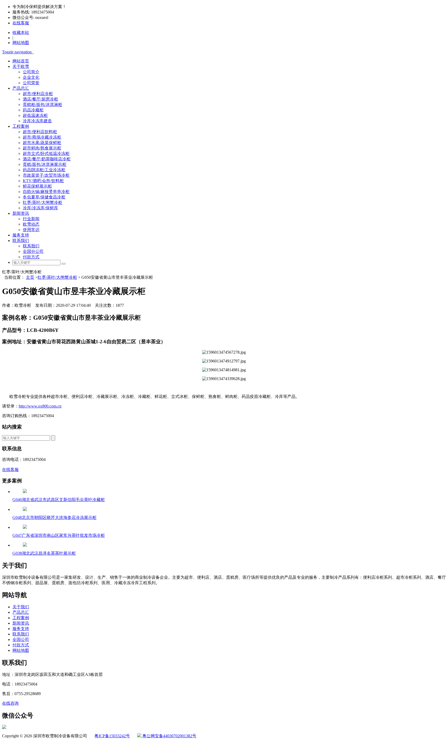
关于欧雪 (20, 66)
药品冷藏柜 (33, 110)
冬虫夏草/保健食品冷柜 (44, 197)
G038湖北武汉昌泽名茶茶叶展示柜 (44, 553)
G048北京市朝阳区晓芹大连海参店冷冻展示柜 (54, 517)
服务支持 (20, 235)
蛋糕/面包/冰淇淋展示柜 (44, 164)
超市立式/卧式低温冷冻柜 (46, 153)
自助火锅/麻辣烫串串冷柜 (46, 191)
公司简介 (31, 72)
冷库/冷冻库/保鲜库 (40, 208)
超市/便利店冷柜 (38, 93)
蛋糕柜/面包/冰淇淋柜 (42, 104)
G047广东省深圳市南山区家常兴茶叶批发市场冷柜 (58, 535)
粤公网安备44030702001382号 (168, 736)
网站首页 (20, 61)
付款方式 (31, 257)
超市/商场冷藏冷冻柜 (42, 137)
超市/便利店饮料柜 (40, 132)
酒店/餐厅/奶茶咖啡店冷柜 (47, 159)
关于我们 (20, 607)
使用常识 (31, 229)
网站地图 (20, 650)
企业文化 (31, 77)
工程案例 (20, 126)
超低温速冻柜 (35, 115)
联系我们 (20, 240)
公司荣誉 (31, 83)
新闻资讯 (20, 213)
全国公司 (20, 639)
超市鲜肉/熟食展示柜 (42, 148)
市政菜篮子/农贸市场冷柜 (46, 175)
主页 (30, 277)
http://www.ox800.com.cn (40, 406)
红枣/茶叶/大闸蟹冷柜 (42, 202)
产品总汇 (20, 88)
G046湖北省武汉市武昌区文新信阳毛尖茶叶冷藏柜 (58, 499)
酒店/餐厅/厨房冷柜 (40, 99)
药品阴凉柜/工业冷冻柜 (44, 170)
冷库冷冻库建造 (37, 121)
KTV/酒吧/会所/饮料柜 (43, 180)
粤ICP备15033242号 (112, 736)
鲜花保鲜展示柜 (37, 186)
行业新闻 (31, 219)
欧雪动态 (31, 224)
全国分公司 (33, 251)
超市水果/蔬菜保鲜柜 (42, 142)
